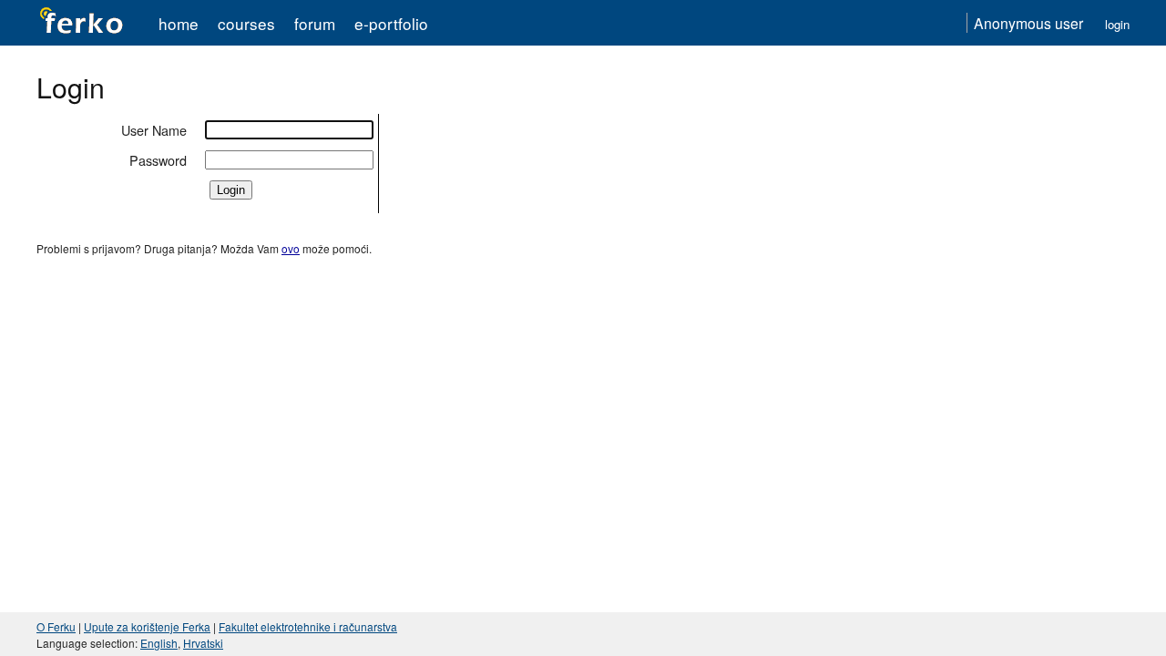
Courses (246, 23)
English (159, 643)
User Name (154, 129)
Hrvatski (203, 643)
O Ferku (56, 626)
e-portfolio (391, 23)
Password (158, 159)
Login (1117, 24)
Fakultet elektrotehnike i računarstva (308, 626)
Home (179, 23)
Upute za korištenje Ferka (147, 626)
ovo (290, 248)
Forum (314, 23)
